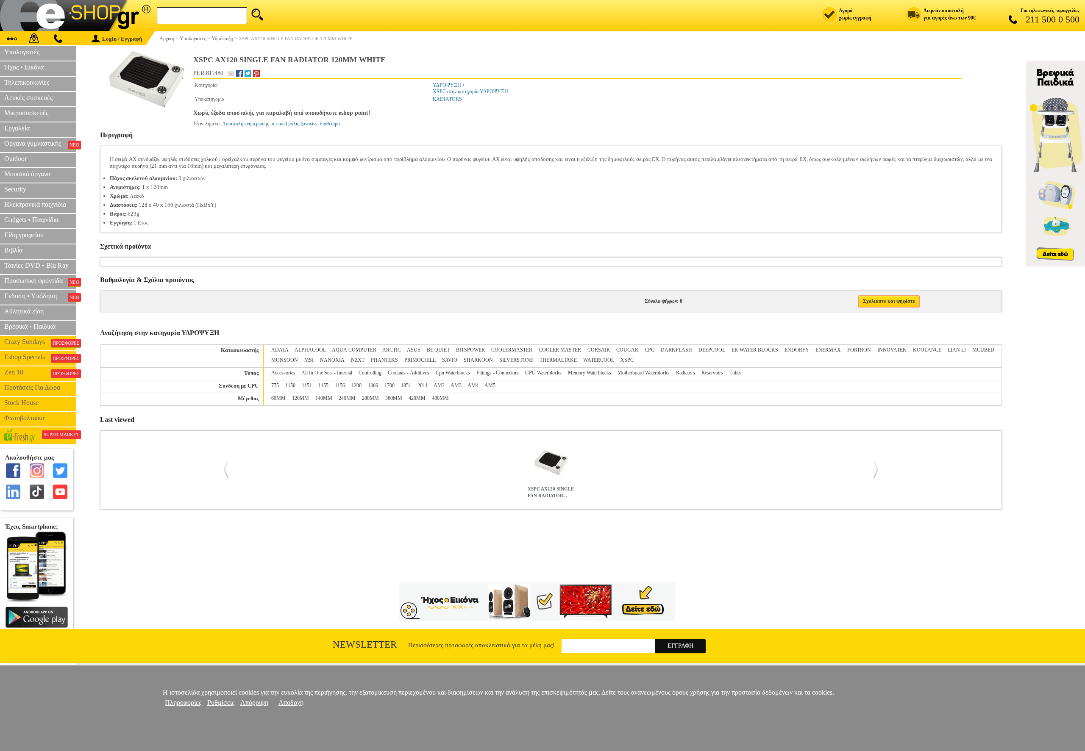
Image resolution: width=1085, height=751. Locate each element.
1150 (290, 385)
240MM (347, 398)
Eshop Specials (40, 357)
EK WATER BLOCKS (755, 350)
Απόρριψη (254, 702)
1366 (373, 385)
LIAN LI (957, 350)
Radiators (685, 373)
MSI (309, 360)
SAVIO (449, 360)
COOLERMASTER (511, 350)
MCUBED (983, 350)
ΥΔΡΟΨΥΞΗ (447, 85)
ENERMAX (828, 350)
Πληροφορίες (183, 702)
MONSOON (284, 360)
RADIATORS (447, 99)
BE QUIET (438, 350)
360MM (393, 398)
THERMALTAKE (558, 360)
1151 (307, 385)
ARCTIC (391, 350)
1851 (406, 385)
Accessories (283, 373)
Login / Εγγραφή (122, 39)
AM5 (489, 385)
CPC (649, 350)
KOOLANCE (927, 350)
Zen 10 (40, 372)
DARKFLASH (676, 350)
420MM (417, 398)
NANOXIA (332, 360)
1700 (389, 385)
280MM (370, 398)
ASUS (413, 350)
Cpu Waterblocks (453, 373)
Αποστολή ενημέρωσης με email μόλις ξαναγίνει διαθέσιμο (281, 124)
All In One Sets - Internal (326, 373)
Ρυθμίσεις (220, 702)
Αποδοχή (290, 702)
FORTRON (859, 350)
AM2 (439, 385)
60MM (278, 398)
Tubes (735, 373)
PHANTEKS (384, 360)
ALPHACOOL (310, 350)
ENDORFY (797, 350)
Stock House (21, 402)
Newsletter (365, 644)
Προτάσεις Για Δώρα (32, 387)
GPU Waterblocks (543, 373)
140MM (323, 398)
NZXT (357, 360)
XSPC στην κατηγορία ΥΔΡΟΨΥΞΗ (470, 91)
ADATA (280, 350)
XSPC (627, 360)
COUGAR (627, 350)
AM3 (456, 385)
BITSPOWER (470, 350)
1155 (323, 385)
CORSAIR (598, 350)
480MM (440, 398)
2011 (422, 385)
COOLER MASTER (560, 350)
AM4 (473, 385)
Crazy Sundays (40, 342)
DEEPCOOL (711, 350)
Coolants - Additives (408, 373)
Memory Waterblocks (589, 373)
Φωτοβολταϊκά (24, 417)
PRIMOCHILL (420, 360)
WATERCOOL (598, 360)
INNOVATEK (892, 350)
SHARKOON (478, 360)
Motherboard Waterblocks (644, 373)
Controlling (370, 373)
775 (275, 385)
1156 (340, 385)
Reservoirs (712, 373)
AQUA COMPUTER (354, 350)
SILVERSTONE (516, 360)
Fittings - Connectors (497, 373)
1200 (356, 385)
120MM (300, 398)
